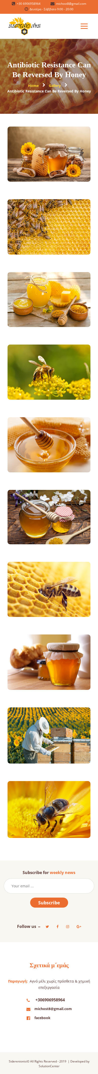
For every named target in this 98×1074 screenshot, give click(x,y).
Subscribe (49, 903)
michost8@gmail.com (53, 1008)
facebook (42, 1017)
